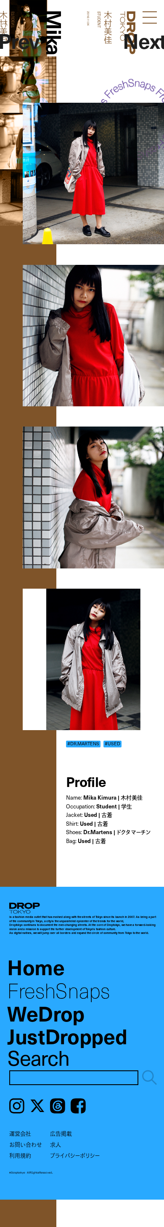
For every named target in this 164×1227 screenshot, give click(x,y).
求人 (55, 1144)
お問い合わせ (25, 1144)
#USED (112, 744)
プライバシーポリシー (75, 1155)
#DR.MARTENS (83, 744)
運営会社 (20, 1133)
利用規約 (20, 1155)
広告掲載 (61, 1133)
